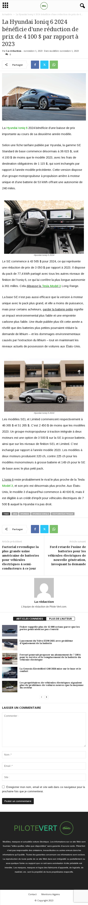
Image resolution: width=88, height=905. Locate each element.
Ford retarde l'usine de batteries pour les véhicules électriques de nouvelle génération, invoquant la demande (67, 555)
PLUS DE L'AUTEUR (60, 618)
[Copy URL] (63, 65)
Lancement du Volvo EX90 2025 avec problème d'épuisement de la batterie (46, 642)
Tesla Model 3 (51, 286)
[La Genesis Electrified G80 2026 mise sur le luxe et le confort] (9, 672)
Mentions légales (50, 894)
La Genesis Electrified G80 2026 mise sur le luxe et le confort (50, 670)
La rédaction (13, 51)
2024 (15, 513)
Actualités (7, 14)
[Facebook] (35, 65)
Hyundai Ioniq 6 (16, 128)
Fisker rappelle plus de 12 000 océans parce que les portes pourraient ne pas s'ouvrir (50, 628)
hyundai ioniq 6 (41, 513)
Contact (32, 894)
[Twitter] (44, 65)
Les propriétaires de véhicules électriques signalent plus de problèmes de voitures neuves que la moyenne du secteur (51, 685)
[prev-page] (41, 697)
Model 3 (7, 485)
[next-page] (46, 697)
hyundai (24, 513)
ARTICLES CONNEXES (29, 618)
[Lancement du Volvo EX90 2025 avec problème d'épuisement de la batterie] (9, 644)
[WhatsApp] (54, 65)
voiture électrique (62, 513)
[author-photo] (44, 588)
